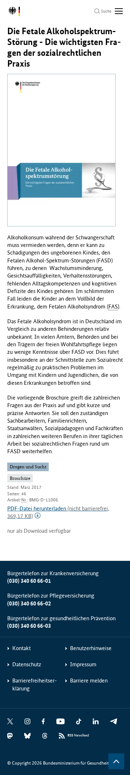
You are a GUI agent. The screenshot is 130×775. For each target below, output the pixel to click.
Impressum (83, 664)
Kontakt (21, 648)
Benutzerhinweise (91, 648)
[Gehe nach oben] (116, 761)
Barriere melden (89, 680)
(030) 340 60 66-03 (29, 625)
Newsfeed (78, 735)
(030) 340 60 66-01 (29, 580)
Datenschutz (26, 664)
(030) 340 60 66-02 (29, 603)
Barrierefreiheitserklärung (34, 684)
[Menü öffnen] (119, 11)
